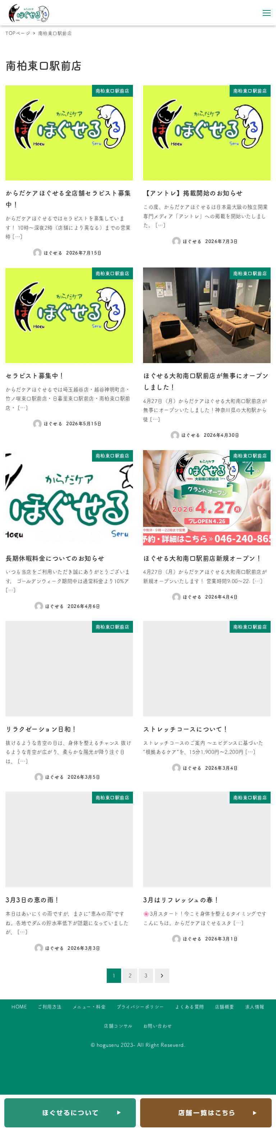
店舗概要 (224, 1006)
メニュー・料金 (89, 1006)
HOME (19, 1006)
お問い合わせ (157, 1026)
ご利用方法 (49, 1006)
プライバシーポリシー (140, 1006)
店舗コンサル (118, 1026)
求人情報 (254, 1006)
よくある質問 (189, 1006)
